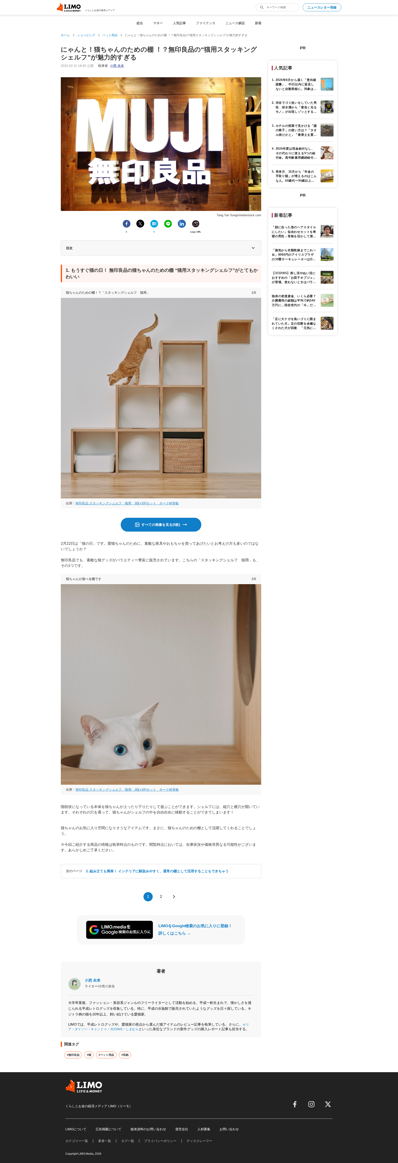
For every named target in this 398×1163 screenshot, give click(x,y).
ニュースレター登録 (322, 7)
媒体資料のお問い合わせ (148, 1129)
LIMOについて (75, 1129)
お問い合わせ (229, 1129)
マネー (158, 23)
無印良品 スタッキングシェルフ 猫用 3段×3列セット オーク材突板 (127, 503)
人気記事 (179, 23)
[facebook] (294, 1104)
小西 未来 (92, 980)
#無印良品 (73, 1054)
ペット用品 (109, 35)
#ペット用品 (106, 1054)
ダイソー (81, 1029)
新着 (258, 23)
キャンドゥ (99, 1029)
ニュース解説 (235, 23)
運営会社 (181, 1129)
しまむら (132, 1029)
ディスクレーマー (199, 1141)
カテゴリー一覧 (76, 1141)
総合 (140, 23)
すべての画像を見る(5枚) (160, 525)
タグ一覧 (127, 1141)
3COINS (116, 1029)
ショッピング (86, 35)
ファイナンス (205, 23)
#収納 (125, 1054)
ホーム (65, 35)
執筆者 (111, 66)
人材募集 (203, 1129)
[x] (328, 1104)
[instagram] (311, 1104)
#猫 (89, 1054)
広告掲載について (108, 1129)
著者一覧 (104, 1141)
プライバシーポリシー (160, 1141)
